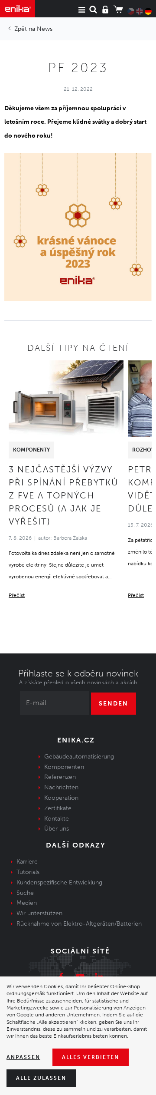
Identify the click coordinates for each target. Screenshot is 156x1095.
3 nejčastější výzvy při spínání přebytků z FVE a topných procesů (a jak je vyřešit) (63, 495)
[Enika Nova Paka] (17, 8)
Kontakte (56, 818)
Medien (26, 903)
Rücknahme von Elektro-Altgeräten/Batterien (79, 923)
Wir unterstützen (39, 913)
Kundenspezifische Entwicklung (59, 882)
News (44, 29)
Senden (113, 703)
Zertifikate (58, 808)
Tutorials (27, 872)
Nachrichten (61, 787)
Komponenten (64, 767)
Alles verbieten (90, 1057)
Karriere (27, 861)
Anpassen (23, 1057)
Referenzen (60, 777)
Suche (25, 893)
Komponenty (31, 450)
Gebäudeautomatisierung (79, 756)
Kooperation (61, 797)
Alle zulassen (41, 1078)
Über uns (56, 828)
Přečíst (17, 595)
